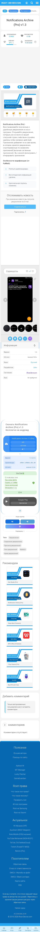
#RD (4, 11)
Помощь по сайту (20, 757)
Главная (4, 930)
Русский (34, 362)
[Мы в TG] (27, 522)
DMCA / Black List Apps (20, 877)
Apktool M (20, 765)
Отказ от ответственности (20, 868)
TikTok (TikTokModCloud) (20, 842)
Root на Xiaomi (20, 812)
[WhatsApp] (25, 339)
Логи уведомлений (10, 549)
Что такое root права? (20, 791)
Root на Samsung (20, 808)
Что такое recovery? (20, 795)
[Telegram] (10, 339)
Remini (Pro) (20, 851)
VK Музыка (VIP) (20, 826)
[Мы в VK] (12, 522)
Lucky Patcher (20, 774)
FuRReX (11, 36)
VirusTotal (19, 473)
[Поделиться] (30, 339)
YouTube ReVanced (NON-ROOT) (20, 838)
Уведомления (14, 538)
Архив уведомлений (11, 553)
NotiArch (23, 549)
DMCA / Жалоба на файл (20, 872)
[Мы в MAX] (20, 526)
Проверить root (20, 800)
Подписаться (20, 206)
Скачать (32, 87)
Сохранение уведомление (13, 542)
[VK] (15, 339)
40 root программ (20, 804)
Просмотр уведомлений (12, 545)
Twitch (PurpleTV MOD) (20, 847)
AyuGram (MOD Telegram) (20, 830)
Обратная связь (20, 864)
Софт (20, 930)
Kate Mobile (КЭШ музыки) (20, 834)
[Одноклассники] (20, 339)
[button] (35, 279)
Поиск (31, 1)
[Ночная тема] (26, 3)
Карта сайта (20, 881)
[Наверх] (20, 511)
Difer (35, 367)
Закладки (28, 930)
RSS (20, 885)
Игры (12, 930)
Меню (37, 1)
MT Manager (20, 770)
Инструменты (25, 11)
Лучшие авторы (20, 753)
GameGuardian (20, 778)
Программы (13, 11)
